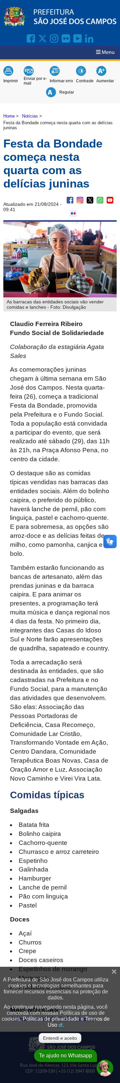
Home (9, 116)
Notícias (30, 116)
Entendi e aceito (60, 1038)
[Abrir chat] (105, 1068)
